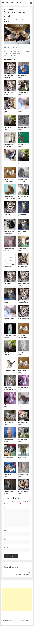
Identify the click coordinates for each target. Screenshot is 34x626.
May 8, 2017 (19, 19)
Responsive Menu (31, 3)
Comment (7, 508)
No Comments (10, 22)
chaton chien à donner (12, 2)
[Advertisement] (17, 599)
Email (6, 539)
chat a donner (9, 9)
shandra (8, 19)
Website (6, 547)
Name (6, 531)
